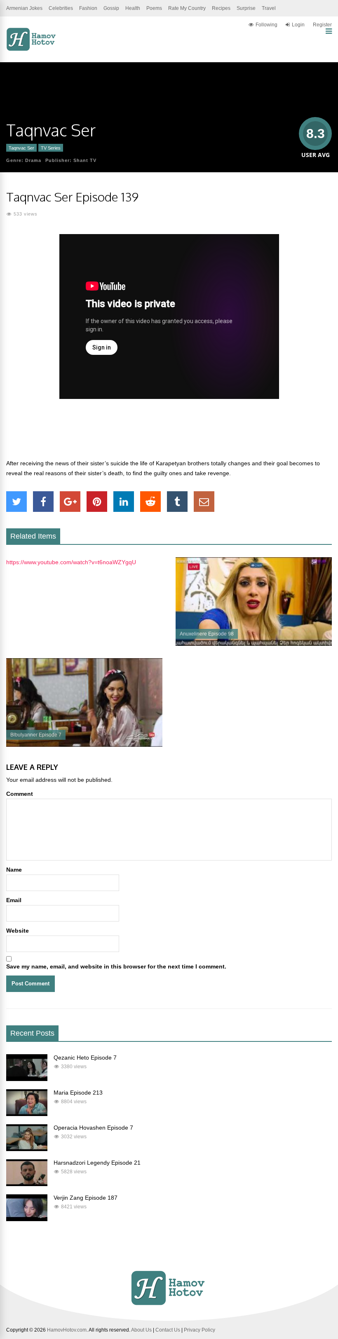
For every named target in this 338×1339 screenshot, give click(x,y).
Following (266, 24)
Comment (19, 793)
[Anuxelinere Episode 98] (254, 643)
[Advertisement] (169, 433)
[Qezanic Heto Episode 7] (26, 1079)
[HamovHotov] (32, 49)
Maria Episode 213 (78, 1092)
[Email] (204, 501)
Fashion (88, 8)
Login (298, 24)
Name (14, 869)
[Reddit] (150, 501)
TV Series (51, 147)
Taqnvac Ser (21, 147)
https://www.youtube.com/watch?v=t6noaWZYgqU (71, 562)
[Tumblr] (177, 501)
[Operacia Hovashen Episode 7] (26, 1149)
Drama (33, 160)
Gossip (111, 8)
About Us (141, 1330)
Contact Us (167, 1330)
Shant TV (84, 160)
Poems (154, 8)
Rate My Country (187, 8)
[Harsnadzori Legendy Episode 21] (26, 1184)
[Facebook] (43, 501)
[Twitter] (16, 501)
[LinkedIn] (123, 501)
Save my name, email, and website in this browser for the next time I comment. (116, 966)
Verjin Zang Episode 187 (85, 1197)
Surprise (246, 8)
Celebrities (61, 8)
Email (13, 900)
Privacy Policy (199, 1330)
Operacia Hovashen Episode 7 (93, 1127)
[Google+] (70, 501)
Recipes (221, 8)
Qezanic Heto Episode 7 (85, 1057)
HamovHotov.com (67, 1330)
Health (132, 8)
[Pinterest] (97, 501)
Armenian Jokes (24, 8)
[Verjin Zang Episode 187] (26, 1219)
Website (17, 930)
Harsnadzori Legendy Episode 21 (97, 1162)
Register (322, 24)
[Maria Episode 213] (26, 1114)
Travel (269, 8)
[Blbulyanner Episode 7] (84, 744)
